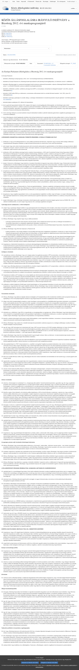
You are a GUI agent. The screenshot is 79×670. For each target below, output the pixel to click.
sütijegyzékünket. (39, 667)
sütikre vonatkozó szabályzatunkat (68, 665)
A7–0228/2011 (7, 99)
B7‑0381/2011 (7, 33)
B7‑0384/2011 (8, 36)
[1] (11, 90)
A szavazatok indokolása (50, 65)
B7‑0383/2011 (7, 35)
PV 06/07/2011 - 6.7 (48, 63)
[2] (11, 95)
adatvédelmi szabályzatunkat (52, 665)
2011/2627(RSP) (11, 54)
